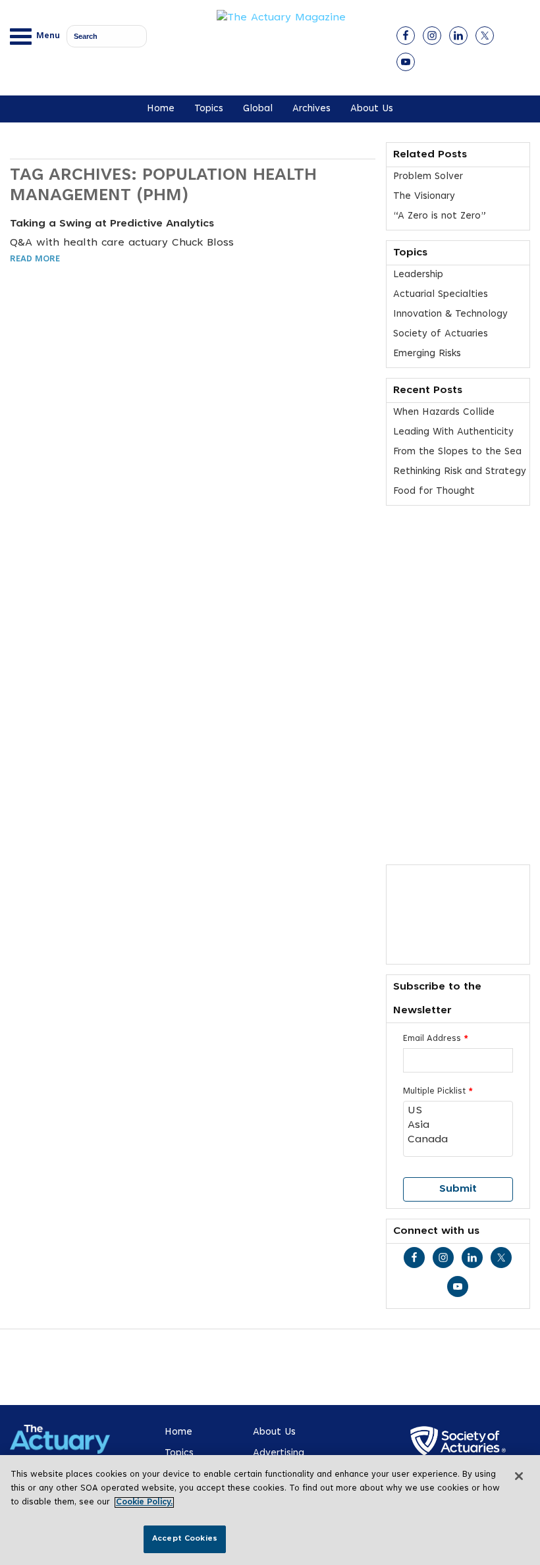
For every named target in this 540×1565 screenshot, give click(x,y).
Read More (35, 259)
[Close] (518, 1476)
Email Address (435, 1039)
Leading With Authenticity (453, 432)
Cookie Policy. (144, 1502)
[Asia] (458, 1126)
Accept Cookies (184, 1539)
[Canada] (458, 1140)
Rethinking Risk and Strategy (459, 472)
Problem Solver (428, 177)
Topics (208, 109)
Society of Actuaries (440, 334)
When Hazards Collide (444, 412)
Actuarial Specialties (440, 295)
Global (258, 109)
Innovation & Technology (450, 314)
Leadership (418, 275)
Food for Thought (434, 491)
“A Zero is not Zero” (439, 216)
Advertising (278, 1453)
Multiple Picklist (438, 1092)
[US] (458, 1111)
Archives (311, 109)
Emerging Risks (427, 354)
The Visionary (424, 196)
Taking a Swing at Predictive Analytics (112, 224)
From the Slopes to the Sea (457, 452)
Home (161, 109)
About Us (371, 109)
